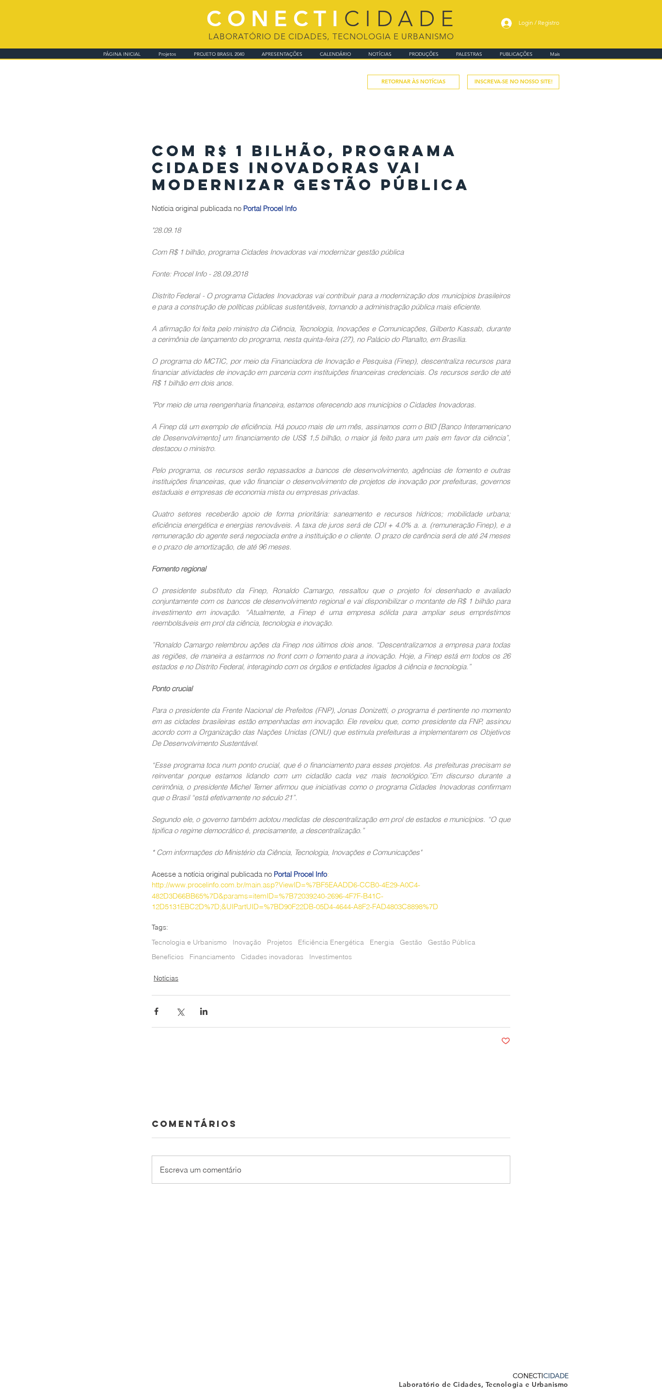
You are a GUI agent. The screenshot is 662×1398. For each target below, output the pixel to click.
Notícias (166, 978)
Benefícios (168, 957)
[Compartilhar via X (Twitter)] (180, 1011)
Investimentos (330, 957)
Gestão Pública (451, 942)
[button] (513, 82)
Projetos (279, 942)
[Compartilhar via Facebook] (156, 1011)
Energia (382, 942)
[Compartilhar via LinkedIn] (203, 1011)
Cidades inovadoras (272, 957)
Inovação (247, 942)
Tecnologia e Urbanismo (189, 942)
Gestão (411, 942)
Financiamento (212, 957)
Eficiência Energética (331, 942)
